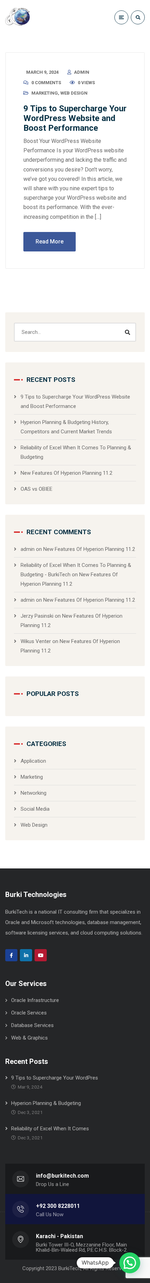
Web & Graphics (29, 1038)
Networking (33, 793)
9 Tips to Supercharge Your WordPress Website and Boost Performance (75, 118)
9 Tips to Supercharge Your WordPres (54, 1078)
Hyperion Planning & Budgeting (46, 1103)
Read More (49, 241)
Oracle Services (29, 1013)
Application (33, 761)
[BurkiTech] (19, 17)
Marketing (44, 93)
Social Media (35, 809)
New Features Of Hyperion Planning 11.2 (66, 473)
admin (81, 72)
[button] (129, 1262)
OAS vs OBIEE (36, 489)
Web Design (74, 93)
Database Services (32, 1025)
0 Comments (46, 82)
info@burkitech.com (62, 1175)
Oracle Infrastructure (35, 1000)
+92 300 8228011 (58, 1206)
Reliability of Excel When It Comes (50, 1128)
